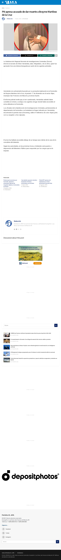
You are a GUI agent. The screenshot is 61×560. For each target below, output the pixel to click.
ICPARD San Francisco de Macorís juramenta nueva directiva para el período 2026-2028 (31, 333)
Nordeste (8, 8)
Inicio (3, 8)
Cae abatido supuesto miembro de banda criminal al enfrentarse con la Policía (29, 182)
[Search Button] (56, 325)
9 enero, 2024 (18, 18)
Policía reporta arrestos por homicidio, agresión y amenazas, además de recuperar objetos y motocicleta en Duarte (11, 183)
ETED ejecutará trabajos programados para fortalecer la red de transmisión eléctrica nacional (33, 352)
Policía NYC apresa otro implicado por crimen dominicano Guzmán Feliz (45, 182)
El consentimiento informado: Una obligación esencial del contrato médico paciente (31, 339)
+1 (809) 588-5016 (12, 521)
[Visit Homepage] (11, 2)
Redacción (10, 18)
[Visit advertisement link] (30, 256)
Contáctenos (20, 552)
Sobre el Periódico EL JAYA (8, 552)
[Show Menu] (2, 2)
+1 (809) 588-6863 (22, 521)
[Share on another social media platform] (56, 55)
